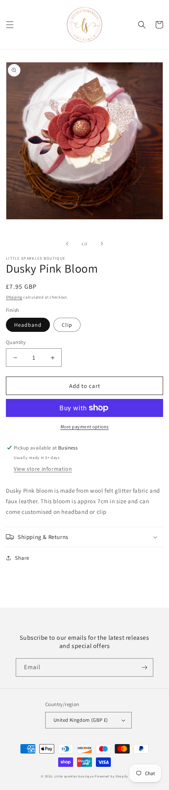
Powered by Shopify (111, 776)
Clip (67, 324)
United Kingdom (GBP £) (80, 720)
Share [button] (22, 557)
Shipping (14, 297)
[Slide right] (101, 243)
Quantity (16, 342)
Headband (28, 324)
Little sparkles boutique (74, 776)
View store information (43, 468)
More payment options (85, 427)
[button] (9, 24)
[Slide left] (67, 243)
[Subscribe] (144, 667)
